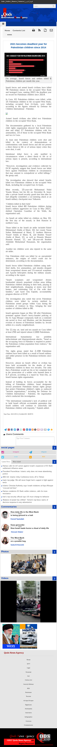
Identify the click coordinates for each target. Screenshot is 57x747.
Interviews (28, 713)
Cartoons (28, 721)
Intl (28, 676)
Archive (8, 2)
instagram (16, 452)
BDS (28, 688)
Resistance (28, 692)
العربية (31, 2)
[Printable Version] (33, 30)
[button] (51, 30)
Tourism (28, 696)
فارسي (26, 2)
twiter (16, 457)
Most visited (17, 462)
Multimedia (28, 709)
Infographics (28, 717)
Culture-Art (28, 680)
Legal (28, 668)
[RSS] (39, 30)
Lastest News (6, 462)
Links (3, 2)
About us (14, 2)
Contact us (21, 2)
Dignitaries (28, 705)
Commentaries (28, 725)
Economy (28, 672)
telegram (44, 452)
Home (7, 30)
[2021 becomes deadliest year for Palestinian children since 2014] (26, 64)
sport (28, 663)
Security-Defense (28, 684)
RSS (43, 457)
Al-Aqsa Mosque (28, 700)
